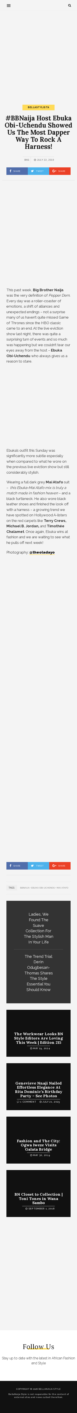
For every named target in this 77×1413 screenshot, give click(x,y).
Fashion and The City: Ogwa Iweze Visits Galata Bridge (38, 1145)
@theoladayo (42, 552)
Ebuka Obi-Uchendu (43, 888)
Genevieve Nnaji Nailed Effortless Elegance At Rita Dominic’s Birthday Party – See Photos (38, 1089)
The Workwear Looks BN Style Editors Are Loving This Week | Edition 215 (38, 1038)
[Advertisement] (38, 54)
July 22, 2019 (45, 160)
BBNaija (25, 888)
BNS (26, 160)
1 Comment (28, 1101)
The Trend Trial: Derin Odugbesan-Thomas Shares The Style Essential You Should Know (38, 973)
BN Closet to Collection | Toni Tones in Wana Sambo (39, 1198)
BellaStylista (38, 107)
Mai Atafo (62, 888)
